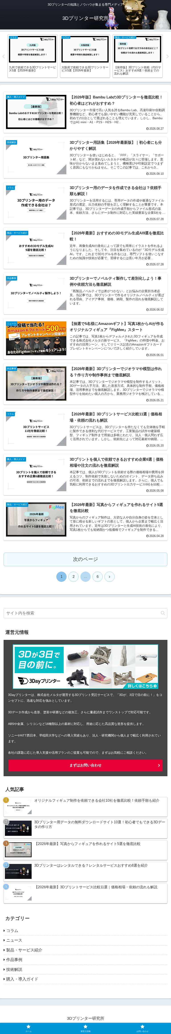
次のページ (85, 559)
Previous (3, 56)
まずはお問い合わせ (85, 765)
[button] (163, 613)
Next (167, 56)
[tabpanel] (32, 56)
